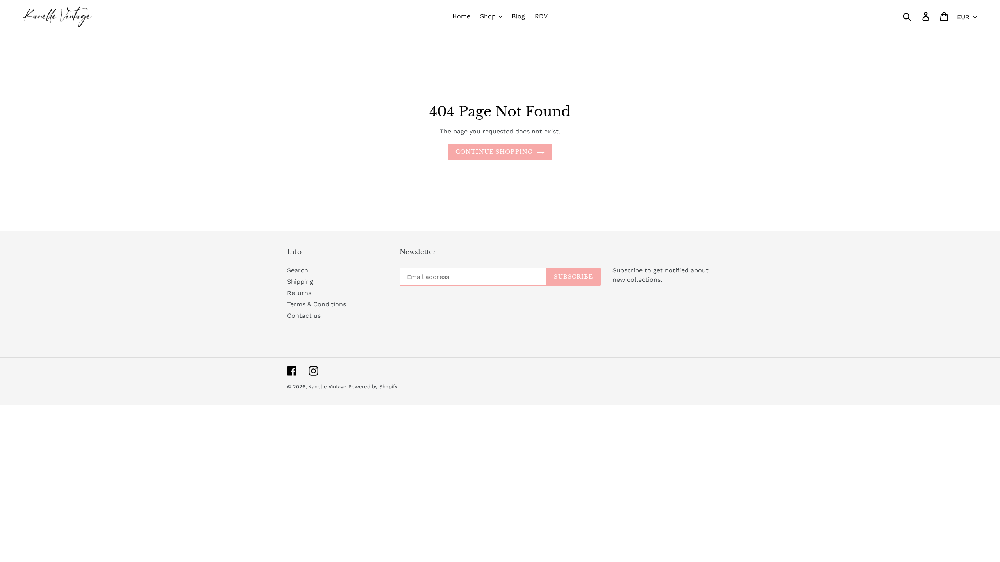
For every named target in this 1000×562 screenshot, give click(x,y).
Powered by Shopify (373, 386)
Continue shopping (494, 151)
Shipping (300, 281)
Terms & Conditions (316, 304)
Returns (299, 293)
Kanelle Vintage (327, 386)
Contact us (304, 315)
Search (297, 270)
